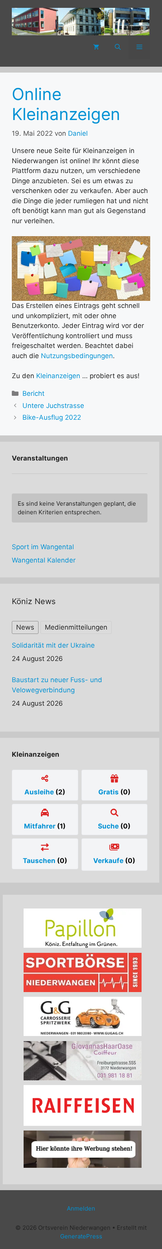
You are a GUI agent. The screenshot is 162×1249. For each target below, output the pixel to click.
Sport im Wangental (43, 547)
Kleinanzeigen (58, 376)
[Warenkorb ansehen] (96, 47)
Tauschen (40, 861)
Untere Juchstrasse (53, 406)
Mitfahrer (40, 826)
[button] (118, 47)
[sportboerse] (83, 990)
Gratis (109, 792)
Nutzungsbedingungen (77, 356)
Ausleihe (39, 792)
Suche (109, 826)
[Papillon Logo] (83, 945)
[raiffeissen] (83, 1123)
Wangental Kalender (43, 560)
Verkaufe (109, 861)
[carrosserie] (83, 1034)
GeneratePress (81, 1236)
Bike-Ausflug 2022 (51, 417)
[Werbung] (83, 1165)
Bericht (33, 393)
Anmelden (81, 1208)
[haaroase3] (83, 1078)
